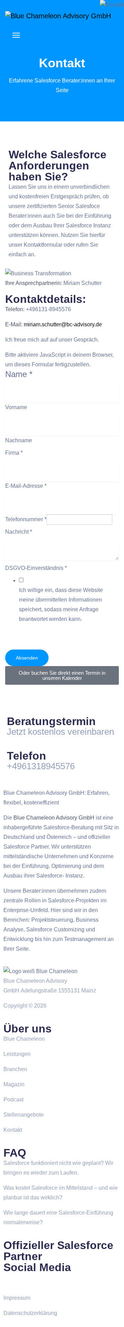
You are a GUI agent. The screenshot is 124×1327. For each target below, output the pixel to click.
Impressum (16, 1298)
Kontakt (12, 1130)
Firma (14, 453)
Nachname (18, 440)
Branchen (15, 1069)
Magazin (13, 1084)
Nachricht (18, 532)
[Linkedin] (30, 1281)
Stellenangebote (23, 1115)
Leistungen (17, 1054)
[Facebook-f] (12, 1281)
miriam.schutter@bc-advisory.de (63, 324)
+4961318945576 (41, 766)
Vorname (16, 407)
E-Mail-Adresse (25, 486)
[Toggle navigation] (16, 38)
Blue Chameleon (24, 1039)
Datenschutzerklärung (30, 1313)
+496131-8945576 (48, 309)
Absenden (27, 658)
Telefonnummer (25, 519)
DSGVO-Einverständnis (36, 568)
